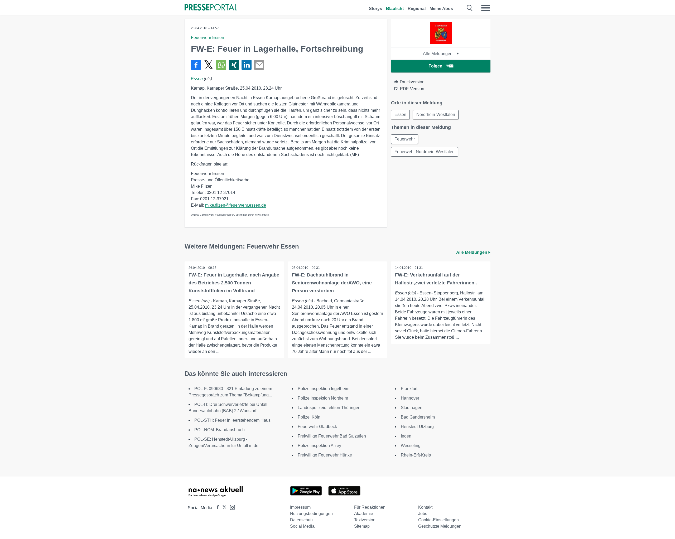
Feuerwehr (404, 139)
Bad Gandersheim (418, 417)
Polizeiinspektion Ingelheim (323, 388)
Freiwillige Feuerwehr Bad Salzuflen (332, 436)
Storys (375, 8)
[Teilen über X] (209, 65)
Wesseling (411, 445)
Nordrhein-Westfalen (435, 114)
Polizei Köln (309, 417)
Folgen (435, 66)
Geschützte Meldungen (439, 526)
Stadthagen (411, 407)
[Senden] (259, 65)
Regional (417, 8)
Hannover (410, 398)
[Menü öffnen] (485, 8)
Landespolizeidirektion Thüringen (329, 407)
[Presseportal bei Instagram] (231, 507)
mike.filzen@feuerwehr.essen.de (235, 205)
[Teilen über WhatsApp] (221, 65)
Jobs (422, 513)
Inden (406, 436)
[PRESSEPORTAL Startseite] (211, 7)
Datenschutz (302, 520)
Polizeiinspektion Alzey (319, 445)
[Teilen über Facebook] (196, 65)
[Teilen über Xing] (234, 65)
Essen (197, 78)
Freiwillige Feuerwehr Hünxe (325, 455)
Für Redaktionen (369, 507)
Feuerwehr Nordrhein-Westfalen (424, 151)
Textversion (364, 520)
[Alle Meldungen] (441, 42)
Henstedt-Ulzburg (417, 426)
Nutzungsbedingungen (311, 513)
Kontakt (425, 507)
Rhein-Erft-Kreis (416, 455)
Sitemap (362, 526)
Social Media (302, 526)
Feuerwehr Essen (207, 37)
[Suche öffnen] (469, 8)
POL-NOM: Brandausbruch (219, 430)
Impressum (300, 507)
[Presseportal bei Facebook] (216, 508)
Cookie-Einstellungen (438, 520)
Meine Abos (441, 8)
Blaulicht (395, 8)
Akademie (363, 513)
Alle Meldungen (438, 53)
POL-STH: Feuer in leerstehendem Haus (232, 420)
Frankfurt (409, 388)
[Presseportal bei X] (223, 508)
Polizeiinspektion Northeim (323, 398)
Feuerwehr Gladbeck (317, 426)
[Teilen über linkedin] (247, 65)
